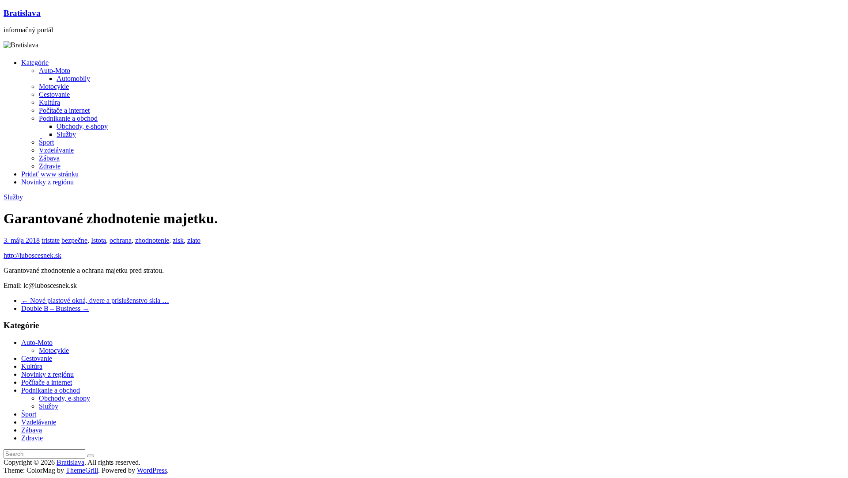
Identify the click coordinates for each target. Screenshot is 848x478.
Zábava (49, 158)
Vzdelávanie (56, 150)
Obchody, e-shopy (82, 126)
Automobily (73, 78)
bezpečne (74, 240)
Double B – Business (55, 308)
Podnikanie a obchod (68, 118)
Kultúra (49, 102)
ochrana (121, 240)
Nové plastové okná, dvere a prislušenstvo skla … (95, 300)
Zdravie (50, 166)
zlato (194, 240)
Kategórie (35, 62)
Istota (98, 240)
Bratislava (22, 13)
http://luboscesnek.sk (32, 255)
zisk (178, 240)
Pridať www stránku (50, 174)
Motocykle (54, 86)
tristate (51, 240)
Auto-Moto (54, 70)
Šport (46, 142)
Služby (66, 134)
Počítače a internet (64, 110)
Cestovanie (54, 94)
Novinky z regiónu (47, 182)
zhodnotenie (152, 240)
